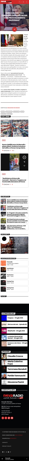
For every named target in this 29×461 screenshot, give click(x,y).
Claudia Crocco (15, 356)
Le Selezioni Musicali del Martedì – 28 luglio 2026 (15, 337)
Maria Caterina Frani (15, 362)
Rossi (22, 111)
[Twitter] (9, 418)
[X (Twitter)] (4, 452)
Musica (4, 244)
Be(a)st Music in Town (9, 249)
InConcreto (13, 438)
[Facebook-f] (6, 418)
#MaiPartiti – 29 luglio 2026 (16, 331)
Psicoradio (9, 262)
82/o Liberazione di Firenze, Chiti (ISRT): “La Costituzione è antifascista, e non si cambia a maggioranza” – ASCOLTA (16, 228)
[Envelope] (12, 418)
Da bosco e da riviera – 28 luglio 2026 (17, 344)
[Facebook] (10, 452)
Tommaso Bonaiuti (17, 369)
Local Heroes (10, 268)
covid (2, 111)
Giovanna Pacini (16, 382)
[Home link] (6, 2)
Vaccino (10, 113)
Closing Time (10, 281)
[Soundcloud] (6, 452)
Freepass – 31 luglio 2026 (15, 318)
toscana (3, 113)
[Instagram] (2, 418)
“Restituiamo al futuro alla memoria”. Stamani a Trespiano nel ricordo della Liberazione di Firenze (14, 180)
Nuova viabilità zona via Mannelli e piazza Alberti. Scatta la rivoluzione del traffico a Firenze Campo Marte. (14, 146)
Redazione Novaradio (13, 108)
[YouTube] (2, 452)
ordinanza (16, 111)
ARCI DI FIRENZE (19, 435)
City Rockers (10, 275)
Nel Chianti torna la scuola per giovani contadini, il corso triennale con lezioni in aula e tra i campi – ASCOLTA (17, 221)
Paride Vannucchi (16, 375)
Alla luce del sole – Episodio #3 (17, 324)
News (14, 10)
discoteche (9, 111)
